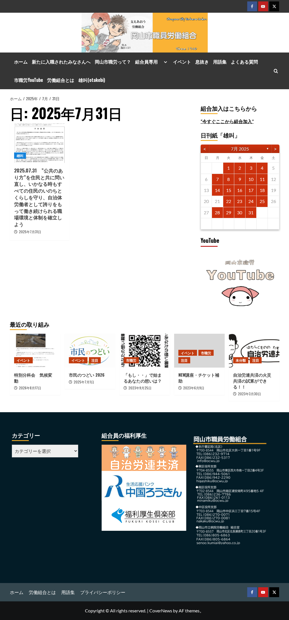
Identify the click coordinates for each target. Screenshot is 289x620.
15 (228, 190)
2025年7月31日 (30, 231)
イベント (182, 61)
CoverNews (160, 610)
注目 (94, 360)
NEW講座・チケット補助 (198, 378)
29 (228, 212)
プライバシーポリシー (102, 592)
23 (239, 201)
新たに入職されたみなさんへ (61, 61)
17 (250, 190)
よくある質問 (244, 61)
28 (217, 212)
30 (239, 212)
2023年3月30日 (249, 393)
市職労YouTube (28, 80)
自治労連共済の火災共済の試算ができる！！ (252, 381)
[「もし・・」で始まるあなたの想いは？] (144, 350)
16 (239, 190)
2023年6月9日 (193, 387)
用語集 (220, 61)
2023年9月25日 (140, 387)
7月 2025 (240, 148)
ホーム (21, 61)
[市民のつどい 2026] (90, 350)
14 (217, 190)
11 (262, 179)
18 (262, 190)
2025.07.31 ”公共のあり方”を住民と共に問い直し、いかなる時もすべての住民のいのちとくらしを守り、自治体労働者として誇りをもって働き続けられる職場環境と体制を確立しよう (39, 197)
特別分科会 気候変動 (33, 378)
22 (228, 201)
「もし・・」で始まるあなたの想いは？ (143, 378)
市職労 (131, 360)
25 (262, 201)
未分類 (241, 360)
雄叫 (20, 155)
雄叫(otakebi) (91, 80)
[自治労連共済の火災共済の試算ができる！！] (254, 350)
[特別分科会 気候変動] (35, 350)
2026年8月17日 (30, 387)
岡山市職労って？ (113, 61)
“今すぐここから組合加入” (227, 121)
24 (250, 201)
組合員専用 (148, 61)
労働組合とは (60, 80)
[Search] (275, 71)
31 (250, 212)
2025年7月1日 (84, 381)
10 (250, 179)
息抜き (202, 61)
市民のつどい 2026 (89, 375)
